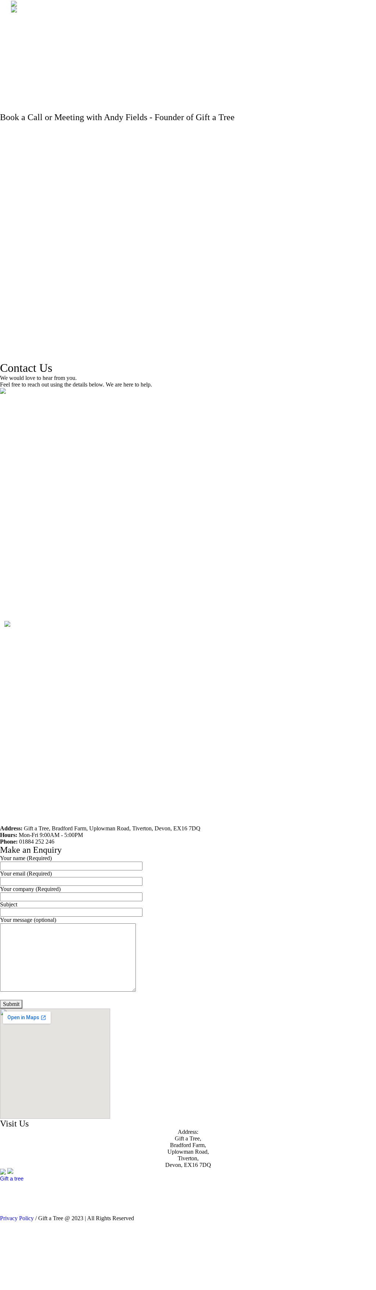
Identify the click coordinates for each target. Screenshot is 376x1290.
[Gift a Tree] (20, 1171)
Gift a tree (12, 1178)
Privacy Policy (17, 1218)
